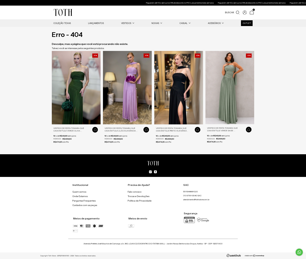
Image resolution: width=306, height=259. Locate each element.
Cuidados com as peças (84, 205)
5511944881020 (190, 191)
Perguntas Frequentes (84, 200)
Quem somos (79, 191)
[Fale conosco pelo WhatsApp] (299, 252)
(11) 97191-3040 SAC (192, 195)
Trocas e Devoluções (138, 196)
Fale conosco (135, 191)
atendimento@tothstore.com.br (196, 199)
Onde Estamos (80, 196)
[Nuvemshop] (255, 256)
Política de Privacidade (140, 200)
